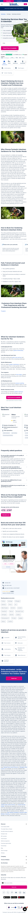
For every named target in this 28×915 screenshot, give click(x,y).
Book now (14, 678)
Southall (20, 608)
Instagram (20, 892)
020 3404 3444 (8, 585)
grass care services (17, 357)
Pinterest (12, 892)
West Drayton (5, 608)
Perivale (14, 618)
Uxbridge (10, 601)
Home (4, 63)
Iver (16, 604)
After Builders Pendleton (13, 812)
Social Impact (4, 838)
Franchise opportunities (6, 843)
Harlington (4, 614)
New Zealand (19, 907)
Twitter (8, 892)
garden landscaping (18, 350)
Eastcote (4, 604)
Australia (13, 907)
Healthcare (15, 63)
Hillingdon (17, 601)
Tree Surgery (21, 68)
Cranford (10, 621)
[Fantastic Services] (14, 4)
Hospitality (22, 63)
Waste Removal (21, 655)
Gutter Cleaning (8, 73)
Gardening (3, 14)
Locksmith (6, 637)
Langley (20, 618)
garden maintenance (14, 364)
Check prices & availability (14, 397)
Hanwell (11, 614)
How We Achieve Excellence (7, 831)
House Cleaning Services (22, 637)
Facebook (3, 892)
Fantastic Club (4, 833)
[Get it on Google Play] (14, 545)
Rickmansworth (5, 618)
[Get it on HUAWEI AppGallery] (21, 897)
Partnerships (3, 845)
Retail (9, 63)
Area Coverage (4, 850)
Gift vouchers (4, 836)
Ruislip (3, 601)
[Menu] (2, 4)
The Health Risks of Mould (6, 829)
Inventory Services (6, 660)
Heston (3, 621)
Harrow (11, 611)
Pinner (10, 604)
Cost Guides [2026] (5, 826)
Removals (20, 643)
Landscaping (7, 68)
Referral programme (5, 840)
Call (25, 4)
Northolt (13, 608)
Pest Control (7, 643)
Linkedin (24, 892)
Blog (2, 848)
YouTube (16, 892)
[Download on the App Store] (5, 545)
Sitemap (2, 852)
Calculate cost (5, 515)
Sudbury (18, 614)
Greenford (4, 611)
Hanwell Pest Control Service (10, 767)
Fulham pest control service (8, 804)
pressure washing (19, 383)
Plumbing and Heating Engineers (21, 649)
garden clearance (18, 391)
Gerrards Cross (19, 611)
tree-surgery (19, 374)
